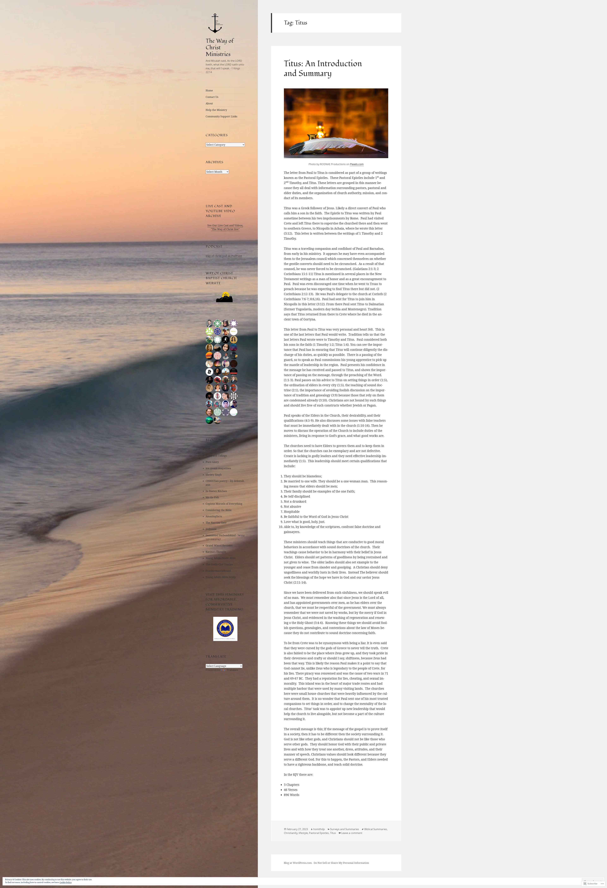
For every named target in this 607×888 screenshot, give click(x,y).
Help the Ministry (216, 110)
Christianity (290, 833)
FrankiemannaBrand (218, 570)
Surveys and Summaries (344, 829)
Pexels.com (357, 164)
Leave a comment (351, 833)
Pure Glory (212, 462)
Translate (232, 670)
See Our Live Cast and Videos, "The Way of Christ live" (225, 227)
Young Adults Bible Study (221, 577)
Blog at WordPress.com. (298, 863)
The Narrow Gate (216, 522)
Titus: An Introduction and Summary (323, 68)
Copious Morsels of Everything (224, 503)
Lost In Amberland (217, 449)
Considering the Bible (219, 510)
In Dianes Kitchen (216, 491)
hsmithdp (319, 829)
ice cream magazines (218, 468)
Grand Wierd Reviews (219, 545)
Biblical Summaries (375, 829)
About (209, 103)
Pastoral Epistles (319, 833)
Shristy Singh (214, 474)
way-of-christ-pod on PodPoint (224, 256)
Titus (333, 833)
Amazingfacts (214, 516)
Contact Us (212, 97)
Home (209, 90)
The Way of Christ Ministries (220, 47)
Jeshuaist (211, 529)
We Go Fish (212, 497)
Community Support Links (221, 116)
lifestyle (303, 833)
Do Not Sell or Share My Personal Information (341, 863)
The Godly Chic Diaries (219, 564)
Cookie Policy (66, 882)
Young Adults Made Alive (221, 558)
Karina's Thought (216, 552)
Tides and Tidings (216, 455)
